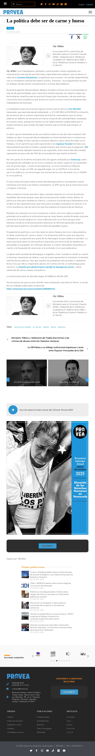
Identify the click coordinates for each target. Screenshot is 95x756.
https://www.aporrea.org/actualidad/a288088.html (31, 288)
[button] (5, 3)
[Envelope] (66, 4)
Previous (8, 380)
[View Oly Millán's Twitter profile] (48, 56)
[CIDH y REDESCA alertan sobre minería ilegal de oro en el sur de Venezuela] (25, 585)
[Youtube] (53, 4)
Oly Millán (37, 327)
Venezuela (62, 327)
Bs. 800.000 (75, 108)
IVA (86, 146)
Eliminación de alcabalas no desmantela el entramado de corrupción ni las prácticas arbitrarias (48, 605)
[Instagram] (49, 4)
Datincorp (76, 159)
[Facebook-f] (45, 4)
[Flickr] (61, 4)
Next (86, 380)
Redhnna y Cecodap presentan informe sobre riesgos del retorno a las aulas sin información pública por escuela (49, 594)
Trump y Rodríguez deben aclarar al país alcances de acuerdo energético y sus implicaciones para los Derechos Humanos (51, 574)
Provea (53, 327)
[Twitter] (41, 4)
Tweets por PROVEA (16, 558)
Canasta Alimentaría (27, 77)
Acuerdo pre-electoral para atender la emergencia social (46, 266)
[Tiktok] (58, 4)
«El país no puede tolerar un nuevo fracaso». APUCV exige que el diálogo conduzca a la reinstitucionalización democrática (51, 616)
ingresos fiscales (64, 143)
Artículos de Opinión (22, 327)
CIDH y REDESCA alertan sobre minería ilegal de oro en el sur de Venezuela (50, 584)
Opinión (10, 28)
